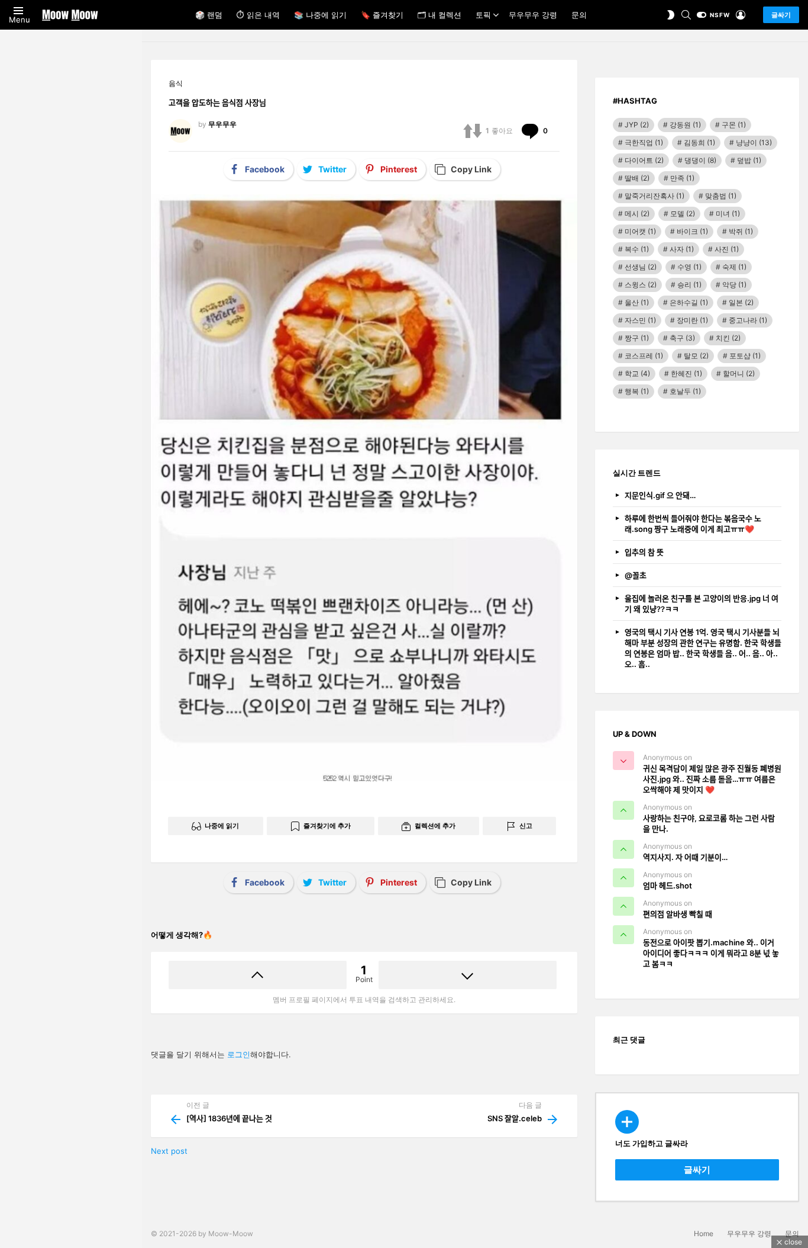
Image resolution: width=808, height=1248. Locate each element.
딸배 (637, 178)
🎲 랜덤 (208, 15)
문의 (579, 15)
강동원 (685, 124)
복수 (637, 249)
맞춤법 (720, 195)
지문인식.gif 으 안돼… (660, 495)
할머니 (739, 373)
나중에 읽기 (222, 826)
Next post (169, 1151)
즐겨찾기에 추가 (327, 826)
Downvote (468, 975)
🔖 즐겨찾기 (382, 15)
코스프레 (644, 355)
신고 (525, 826)
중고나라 (748, 320)
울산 (637, 302)
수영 (689, 266)
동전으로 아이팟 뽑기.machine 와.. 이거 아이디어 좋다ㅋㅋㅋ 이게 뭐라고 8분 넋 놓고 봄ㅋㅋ (711, 953)
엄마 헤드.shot (667, 885)
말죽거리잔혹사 (654, 195)
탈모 (696, 355)
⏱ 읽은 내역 (258, 15)
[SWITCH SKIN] (671, 14)
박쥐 (741, 231)
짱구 (637, 337)
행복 (637, 391)
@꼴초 (636, 575)
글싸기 (781, 15)
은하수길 (689, 302)
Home (703, 1233)
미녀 (728, 213)
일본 (741, 302)
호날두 (685, 391)
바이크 (692, 231)
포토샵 (745, 355)
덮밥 (749, 160)
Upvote (258, 975)
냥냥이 (754, 142)
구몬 (734, 124)
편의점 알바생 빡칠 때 (677, 914)
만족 (682, 178)
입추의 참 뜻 (644, 552)
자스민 (640, 320)
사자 (682, 249)
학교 (637, 373)
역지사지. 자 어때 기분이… (685, 857)
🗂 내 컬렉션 (439, 15)
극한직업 (644, 142)
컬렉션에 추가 (435, 826)
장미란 (692, 320)
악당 (734, 284)
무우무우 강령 (533, 15)
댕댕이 (700, 160)
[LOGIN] (740, 14)
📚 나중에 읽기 (320, 15)
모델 (682, 213)
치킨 (728, 337)
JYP (637, 124)
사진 (727, 249)
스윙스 (641, 284)
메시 (637, 213)
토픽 (483, 15)
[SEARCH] (686, 14)
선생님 (641, 266)
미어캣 (640, 231)
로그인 (238, 1054)
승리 (689, 284)
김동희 (699, 142)
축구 (682, 337)
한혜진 (686, 373)
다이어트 (644, 160)
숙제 (734, 266)
